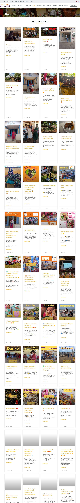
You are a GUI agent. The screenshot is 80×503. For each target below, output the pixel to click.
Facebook (22, 1)
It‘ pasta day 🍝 (65, 408)
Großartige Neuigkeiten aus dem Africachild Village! (49, 275)
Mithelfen (49, 5)
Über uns (54, 5)
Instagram (17, 1)
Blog (34, 5)
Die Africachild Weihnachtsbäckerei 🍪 (66, 100)
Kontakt (30, 1)
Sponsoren (60, 5)
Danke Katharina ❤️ (12, 408)
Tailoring (8, 45)
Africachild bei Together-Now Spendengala (65, 283)
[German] (77, 1)
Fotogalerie (28, 5)
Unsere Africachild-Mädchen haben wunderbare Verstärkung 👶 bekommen (29, 189)
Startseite (14, 5)
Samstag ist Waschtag (49, 185)
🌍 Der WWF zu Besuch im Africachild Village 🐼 (49, 368)
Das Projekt (20, 5)
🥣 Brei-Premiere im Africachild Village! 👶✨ (49, 325)
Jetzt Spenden (73, 5)
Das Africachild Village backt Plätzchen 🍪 (28, 410)
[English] (78, 1)
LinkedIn (26, 1)
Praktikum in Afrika (40, 5)
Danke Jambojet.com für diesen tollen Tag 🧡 (49, 90)
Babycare (45, 229)
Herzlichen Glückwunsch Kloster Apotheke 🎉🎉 (67, 491)
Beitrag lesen (8, 55)
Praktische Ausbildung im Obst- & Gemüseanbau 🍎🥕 (30, 325)
